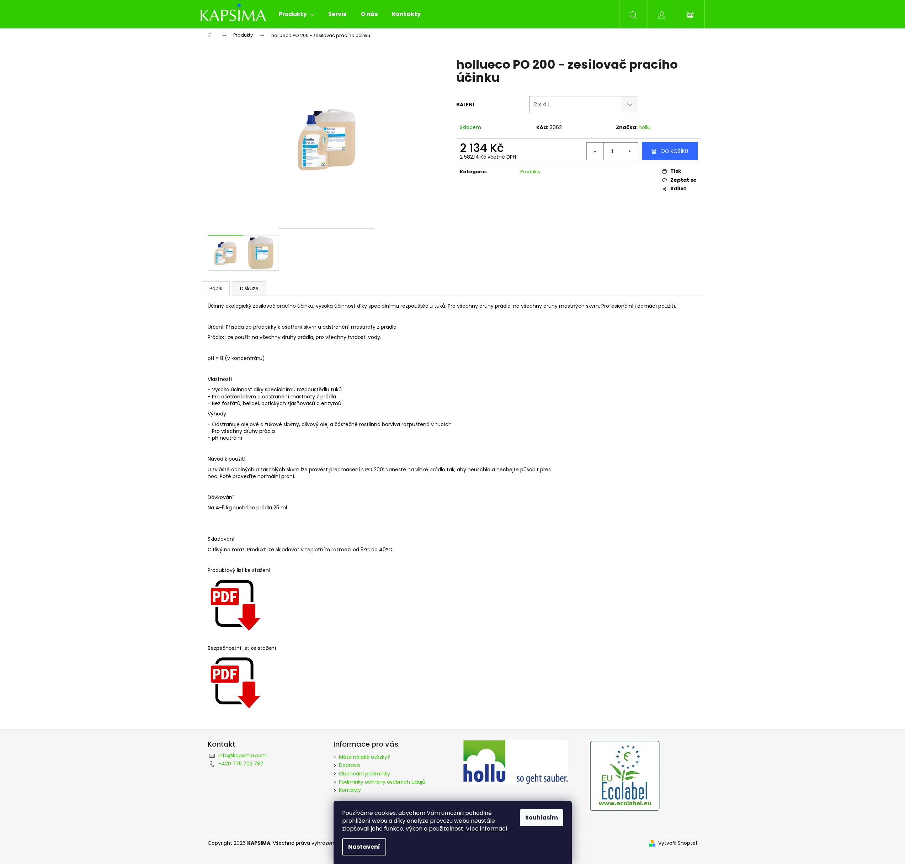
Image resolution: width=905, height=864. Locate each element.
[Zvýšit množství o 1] (629, 151)
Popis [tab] (215, 288)
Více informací (486, 829)
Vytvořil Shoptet (678, 843)
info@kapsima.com (242, 755)
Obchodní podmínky (364, 773)
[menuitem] (296, 14)
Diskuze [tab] (249, 288)
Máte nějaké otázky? (364, 756)
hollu (644, 127)
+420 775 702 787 (240, 763)
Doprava (349, 765)
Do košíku (674, 151)
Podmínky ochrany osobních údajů (382, 781)
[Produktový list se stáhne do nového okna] (234, 603)
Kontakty (350, 790)
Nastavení (364, 847)
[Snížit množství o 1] (595, 151)
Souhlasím (541, 817)
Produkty (530, 171)
